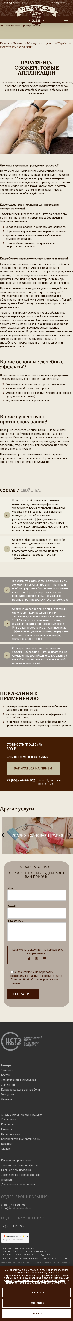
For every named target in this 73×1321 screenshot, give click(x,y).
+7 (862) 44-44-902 (21, 780)
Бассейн (6, 1075)
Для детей (8, 1084)
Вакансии (7, 1143)
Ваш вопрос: (15, 920)
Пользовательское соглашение (17, 1247)
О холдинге (8, 1119)
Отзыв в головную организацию (21, 1114)
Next (70, 835)
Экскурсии (7, 1094)
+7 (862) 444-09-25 (13, 1226)
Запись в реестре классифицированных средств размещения (34, 1258)
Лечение (6, 1099)
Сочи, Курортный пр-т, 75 (16, 2)
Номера (6, 1065)
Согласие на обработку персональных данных (25, 1254)
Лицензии (7, 1179)
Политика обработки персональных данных (24, 1251)
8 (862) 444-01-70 (13, 1205)
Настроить (36, 1303)
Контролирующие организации (20, 1138)
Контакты (7, 1124)
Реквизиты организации (16, 1160)
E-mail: (11, 906)
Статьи (5, 1148)
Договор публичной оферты (19, 1165)
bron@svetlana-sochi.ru (16, 1208)
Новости (6, 1129)
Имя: (10, 888)
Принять (36, 1313)
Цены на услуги (10, 1134)
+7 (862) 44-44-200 (60, 2)
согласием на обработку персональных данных (40, 1280)
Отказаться (36, 1292)
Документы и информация (18, 1184)
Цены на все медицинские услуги (27, 756)
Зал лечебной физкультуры (18, 1079)
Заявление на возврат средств (21, 1174)
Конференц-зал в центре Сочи (20, 1089)
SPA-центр (7, 1070)
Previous (3, 835)
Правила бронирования (16, 1169)
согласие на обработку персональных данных (31, 973)
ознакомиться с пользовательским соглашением (40, 1283)
